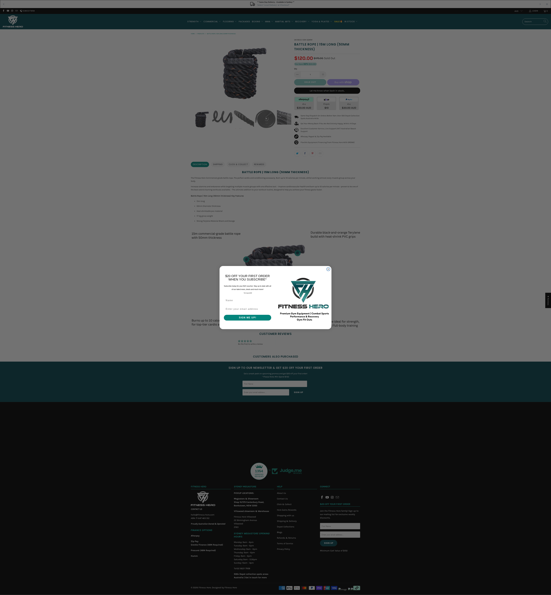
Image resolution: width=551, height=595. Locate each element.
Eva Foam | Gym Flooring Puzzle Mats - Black (35, 582)
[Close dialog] (328, 269)
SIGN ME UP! (247, 317)
